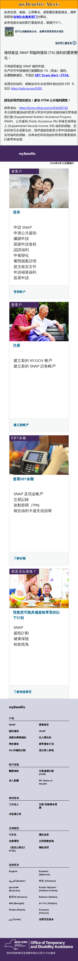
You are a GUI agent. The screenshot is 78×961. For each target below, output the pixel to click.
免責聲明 (14, 841)
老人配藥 (14, 781)
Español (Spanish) (44, 873)
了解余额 (20, 558)
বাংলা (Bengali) (16, 903)
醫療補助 (14, 771)
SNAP (12, 725)
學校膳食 (14, 744)
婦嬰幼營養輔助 (17, 738)
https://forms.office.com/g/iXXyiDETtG (43, 108)
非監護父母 (15, 814)
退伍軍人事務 (46, 750)
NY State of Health (45, 782)
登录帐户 (20, 292)
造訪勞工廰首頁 (63, 43)
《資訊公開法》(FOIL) (17, 849)
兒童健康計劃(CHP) (46, 773)
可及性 (12, 835)
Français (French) (44, 911)
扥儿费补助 (45, 738)
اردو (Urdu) (15, 919)
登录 (16, 212)
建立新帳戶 (21, 425)
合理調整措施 (46, 841)
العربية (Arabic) (17, 881)
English (13, 871)
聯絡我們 (44, 847)
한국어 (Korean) (18, 897)
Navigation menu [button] (6, 154)
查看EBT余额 (23, 479)
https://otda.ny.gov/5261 (26, 88)
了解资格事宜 (23, 692)
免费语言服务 (46, 919)
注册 (16, 345)
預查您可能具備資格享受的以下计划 (36, 615)
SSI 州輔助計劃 (17, 750)
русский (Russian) (14, 889)
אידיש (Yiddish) (48, 903)
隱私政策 (44, 835)
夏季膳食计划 (46, 744)
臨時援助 (14, 731)
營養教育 (44, 725)
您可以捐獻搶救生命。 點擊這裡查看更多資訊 (39, 31)
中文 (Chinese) (47, 881)
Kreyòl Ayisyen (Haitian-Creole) (48, 889)
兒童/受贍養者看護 (48, 806)
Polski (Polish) (17, 910)
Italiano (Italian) (48, 897)
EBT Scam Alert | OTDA (52, 75)
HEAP (42, 731)
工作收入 (14, 804)
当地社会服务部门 (25, 17)
